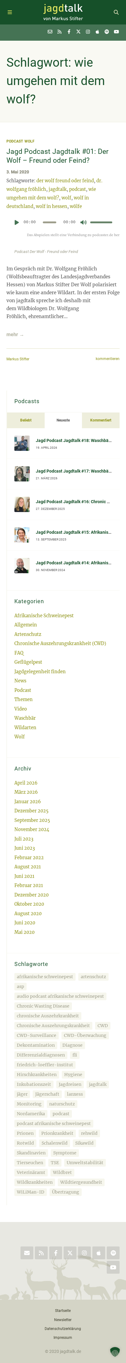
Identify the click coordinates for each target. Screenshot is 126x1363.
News (20, 681)
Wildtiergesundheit (81, 1182)
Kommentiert (100, 420)
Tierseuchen (30, 1162)
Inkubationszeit (34, 1084)
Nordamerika (31, 1113)
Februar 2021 (28, 885)
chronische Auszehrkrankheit (48, 1016)
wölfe (76, 206)
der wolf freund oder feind (65, 181)
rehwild (89, 1133)
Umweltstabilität (85, 1162)
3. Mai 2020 (17, 172)
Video (20, 709)
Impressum (63, 1337)
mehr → (15, 334)
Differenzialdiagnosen (41, 1055)
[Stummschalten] (83, 222)
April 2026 (26, 783)
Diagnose (72, 1045)
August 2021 (27, 867)
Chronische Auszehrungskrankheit (53, 1025)
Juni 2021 (24, 876)
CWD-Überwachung (85, 1035)
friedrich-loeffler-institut (45, 1065)
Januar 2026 (27, 801)
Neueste (63, 420)
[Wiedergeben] (17, 222)
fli (74, 1055)
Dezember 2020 (31, 895)
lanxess (75, 1094)
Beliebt (25, 420)
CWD (103, 1025)
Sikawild (84, 1143)
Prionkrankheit (57, 1133)
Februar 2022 (29, 857)
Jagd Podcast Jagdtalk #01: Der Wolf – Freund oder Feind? (57, 155)
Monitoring (29, 1104)
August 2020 (28, 913)
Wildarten (25, 727)
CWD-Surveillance (36, 1035)
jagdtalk (58, 189)
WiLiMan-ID (30, 1192)
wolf (66, 198)
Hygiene (73, 1074)
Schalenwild (55, 1143)
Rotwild (25, 1143)
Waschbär (25, 718)
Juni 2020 (24, 923)
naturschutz (62, 1104)
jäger (22, 1094)
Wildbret (62, 1172)
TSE (55, 1162)
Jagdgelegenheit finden (40, 671)
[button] (115, 1352)
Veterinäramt (31, 1172)
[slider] (101, 222)
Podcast (14, 141)
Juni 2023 (24, 848)
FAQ (18, 653)
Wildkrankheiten (35, 1182)
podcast (77, 189)
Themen (23, 699)
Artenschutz (27, 634)
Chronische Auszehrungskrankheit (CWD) (60, 643)
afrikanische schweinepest (45, 976)
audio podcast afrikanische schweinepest (60, 996)
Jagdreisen (70, 1084)
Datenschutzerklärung (63, 1328)
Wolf (29, 141)
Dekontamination (36, 1045)
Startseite (63, 1310)
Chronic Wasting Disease (43, 1006)
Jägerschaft (47, 1094)
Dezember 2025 (31, 811)
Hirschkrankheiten (37, 1074)
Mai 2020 (24, 932)
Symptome (64, 1153)
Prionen (25, 1133)
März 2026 (26, 792)
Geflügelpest (28, 662)
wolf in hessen (51, 206)
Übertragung (65, 1192)
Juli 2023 (23, 839)
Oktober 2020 (29, 904)
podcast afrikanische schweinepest (54, 1123)
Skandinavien (31, 1153)
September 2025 (32, 820)
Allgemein (25, 625)
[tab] (26, 420)
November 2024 (31, 829)
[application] (63, 224)
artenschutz (93, 976)
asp (20, 986)
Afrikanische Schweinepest (44, 615)
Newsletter (63, 1319)
